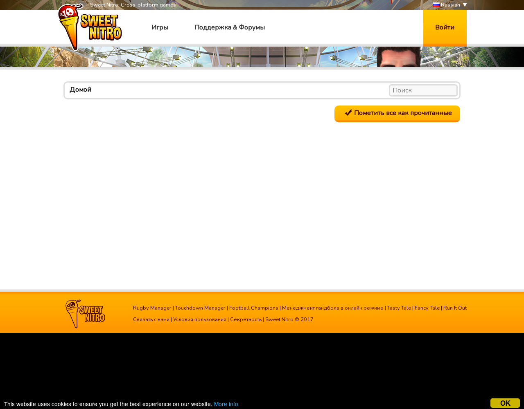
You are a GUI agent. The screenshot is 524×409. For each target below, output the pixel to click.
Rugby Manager (152, 308)
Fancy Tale (427, 308)
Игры (159, 27)
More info (226, 404)
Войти (444, 27)
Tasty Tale (399, 308)
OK (505, 403)
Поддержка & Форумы (229, 27)
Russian (450, 5)
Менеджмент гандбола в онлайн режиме (333, 308)
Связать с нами (151, 319)
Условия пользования (199, 319)
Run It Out (455, 308)
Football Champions (253, 308)
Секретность (246, 319)
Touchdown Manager (200, 308)
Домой (80, 89)
